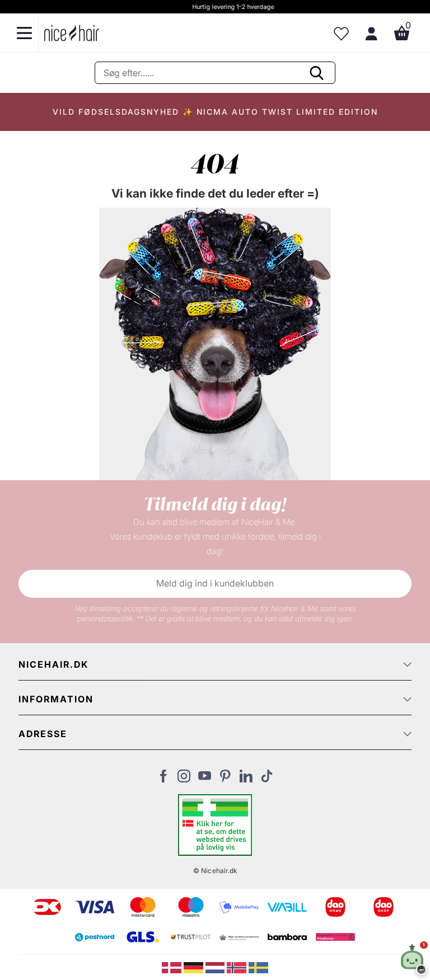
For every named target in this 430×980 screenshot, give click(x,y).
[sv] (258, 966)
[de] (194, 966)
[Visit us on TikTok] (267, 779)
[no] (238, 966)
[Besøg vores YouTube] (204, 779)
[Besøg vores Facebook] (163, 779)
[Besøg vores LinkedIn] (246, 779)
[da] (173, 966)
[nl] (216, 966)
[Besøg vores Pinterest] (225, 779)
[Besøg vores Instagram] (184, 779)
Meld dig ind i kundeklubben (215, 583)
